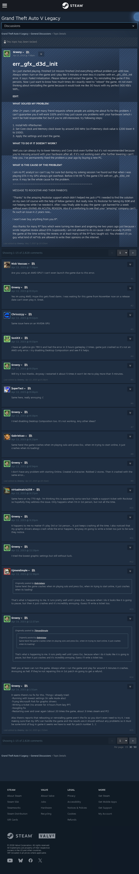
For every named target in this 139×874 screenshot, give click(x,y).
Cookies (72, 813)
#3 (132, 329)
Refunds (72, 819)
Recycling (46, 813)
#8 (132, 454)
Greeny (17, 52)
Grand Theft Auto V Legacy (14, 33)
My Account (105, 813)
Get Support (105, 807)
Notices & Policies (77, 807)
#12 (131, 561)
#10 (131, 508)
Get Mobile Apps (107, 801)
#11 (131, 538)
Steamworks (13, 807)
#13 (131, 609)
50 (135, 747)
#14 (131, 677)
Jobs (43, 801)
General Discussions (41, 33)
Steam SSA (13, 801)
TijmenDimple (41, 630)
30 (130, 747)
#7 (132, 427)
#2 (132, 305)
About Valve (47, 795)
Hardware (46, 807)
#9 (132, 481)
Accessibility (74, 801)
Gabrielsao (39, 583)
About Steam (14, 795)
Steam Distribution (17, 813)
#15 (131, 730)
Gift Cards (12, 819)
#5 (132, 379)
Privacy (71, 795)
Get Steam (104, 795)
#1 (132, 278)
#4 (132, 356)
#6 (132, 403)
